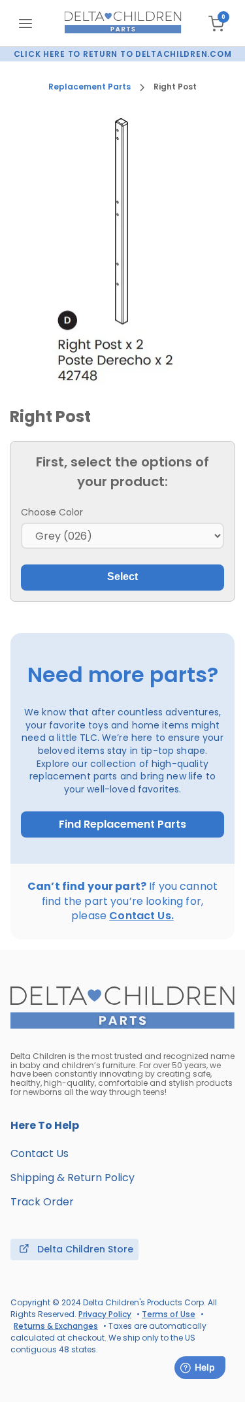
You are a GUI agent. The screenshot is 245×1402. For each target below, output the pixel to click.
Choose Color (52, 512)
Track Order (42, 1201)
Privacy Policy (104, 1314)
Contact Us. (141, 915)
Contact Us (39, 1153)
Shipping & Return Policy (72, 1177)
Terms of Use (168, 1314)
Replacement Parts (89, 86)
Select (122, 576)
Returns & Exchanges (56, 1325)
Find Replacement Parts (122, 824)
